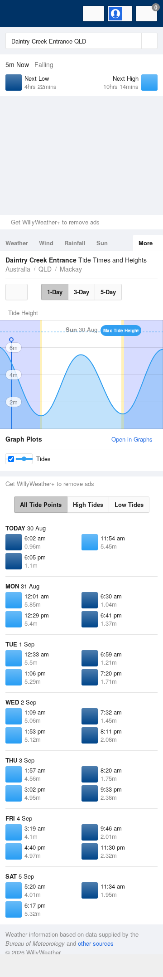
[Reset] (133, 40)
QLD (45, 268)
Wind (46, 242)
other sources (96, 943)
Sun (102, 242)
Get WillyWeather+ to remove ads (55, 222)
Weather (16, 242)
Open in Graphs (132, 439)
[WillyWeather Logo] (20, 13)
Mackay (71, 268)
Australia (17, 268)
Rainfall (75, 242)
